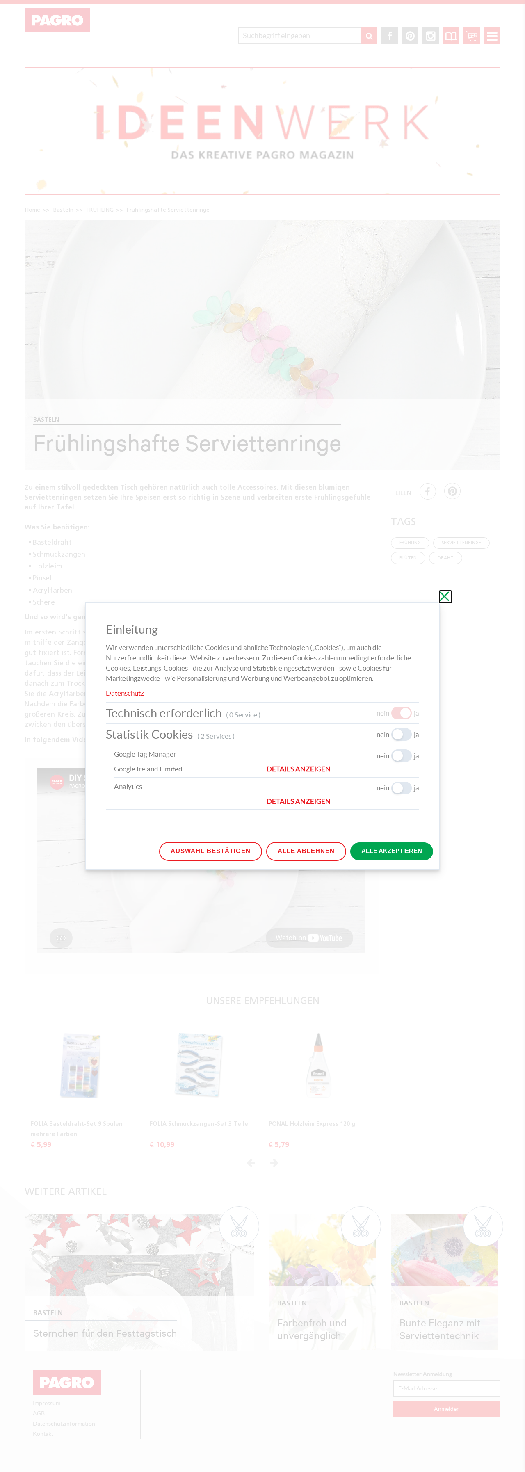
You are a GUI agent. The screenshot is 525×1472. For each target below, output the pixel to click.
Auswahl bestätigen (211, 850)
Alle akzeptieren (391, 850)
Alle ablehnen (306, 850)
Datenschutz (125, 693)
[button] (343, 769)
